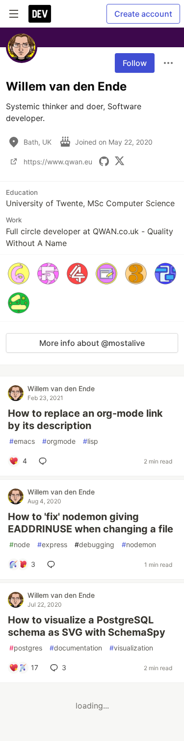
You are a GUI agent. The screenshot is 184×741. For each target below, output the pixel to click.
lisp (90, 441)
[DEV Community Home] (39, 14)
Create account (143, 14)
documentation (76, 648)
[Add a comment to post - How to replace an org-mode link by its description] (44, 461)
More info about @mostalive (92, 343)
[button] (18, 273)
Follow (135, 63)
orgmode (59, 441)
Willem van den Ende (61, 388)
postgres (25, 648)
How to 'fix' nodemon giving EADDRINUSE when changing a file (90, 523)
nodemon (139, 544)
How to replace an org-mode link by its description (85, 419)
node (19, 544)
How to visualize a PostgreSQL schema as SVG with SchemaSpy (86, 626)
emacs (22, 441)
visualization (131, 648)
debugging (94, 544)
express (52, 544)
